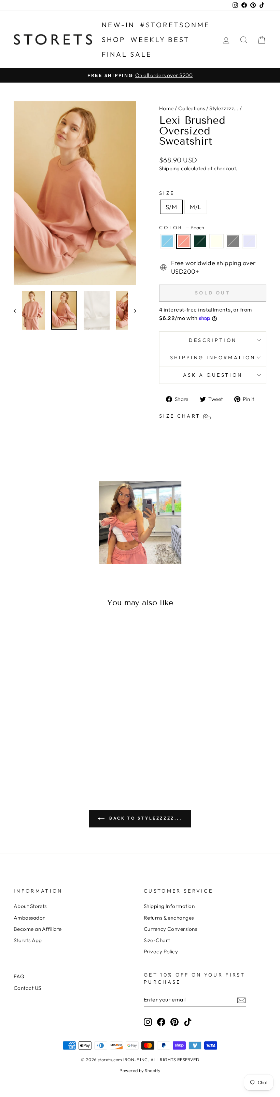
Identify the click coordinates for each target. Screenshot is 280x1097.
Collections (191, 108)
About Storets (30, 906)
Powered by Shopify (140, 1070)
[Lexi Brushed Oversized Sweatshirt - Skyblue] (19, 752)
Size (166, 193)
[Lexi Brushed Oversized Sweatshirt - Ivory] (47, 752)
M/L (195, 207)
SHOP (113, 39)
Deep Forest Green (200, 241)
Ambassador (29, 917)
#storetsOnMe (175, 24)
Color (181, 228)
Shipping (169, 168)
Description (213, 340)
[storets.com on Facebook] (161, 1021)
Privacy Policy (161, 951)
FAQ (19, 976)
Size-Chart (157, 940)
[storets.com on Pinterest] (174, 1021)
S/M (171, 207)
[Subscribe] (241, 1000)
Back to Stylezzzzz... (144, 818)
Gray (233, 241)
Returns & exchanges (169, 917)
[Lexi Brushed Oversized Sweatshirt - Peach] (28, 752)
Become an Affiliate (38, 929)
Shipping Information (169, 906)
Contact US (27, 988)
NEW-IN (118, 24)
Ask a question (212, 375)
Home (166, 108)
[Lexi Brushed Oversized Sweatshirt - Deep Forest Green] (37, 752)
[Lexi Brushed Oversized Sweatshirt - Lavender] (65, 752)
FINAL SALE (127, 54)
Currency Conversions (170, 929)
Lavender (249, 241)
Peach (184, 241)
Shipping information (212, 358)
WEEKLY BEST (160, 39)
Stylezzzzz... (223, 108)
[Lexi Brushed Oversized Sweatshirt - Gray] (56, 752)
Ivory (216, 241)
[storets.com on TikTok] (188, 1021)
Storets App (28, 940)
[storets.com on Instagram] (148, 1021)
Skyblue (167, 241)
